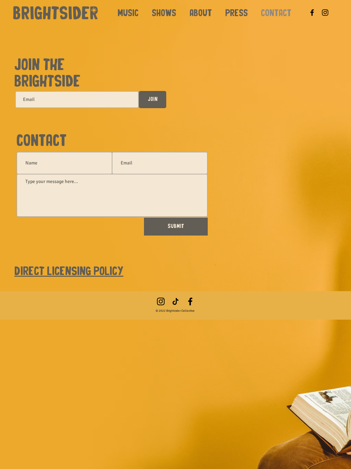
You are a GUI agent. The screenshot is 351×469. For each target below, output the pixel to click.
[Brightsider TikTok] (175, 301)
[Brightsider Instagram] (161, 301)
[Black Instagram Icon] (325, 12)
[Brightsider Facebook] (312, 12)
